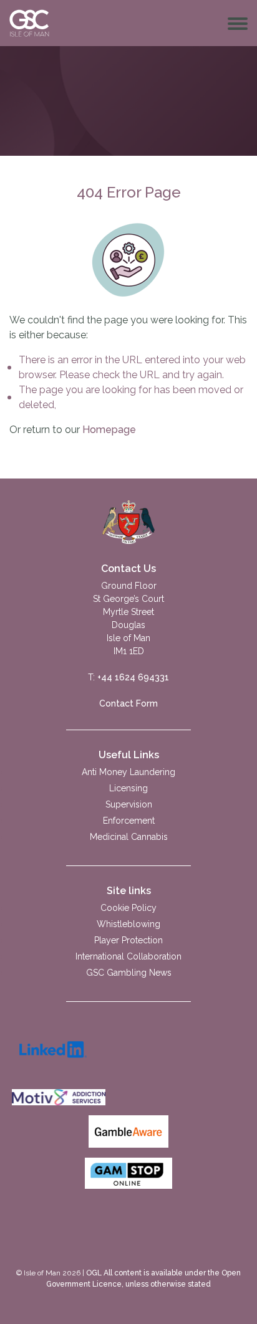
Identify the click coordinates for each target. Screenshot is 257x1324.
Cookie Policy (128, 908)
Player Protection (128, 940)
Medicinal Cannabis (129, 837)
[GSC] (128, 521)
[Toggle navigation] (238, 23)
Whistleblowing (128, 924)
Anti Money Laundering (128, 772)
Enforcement (129, 821)
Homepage (109, 430)
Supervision (128, 804)
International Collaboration (128, 956)
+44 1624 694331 (133, 677)
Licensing (128, 788)
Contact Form (128, 703)
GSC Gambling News (129, 973)
